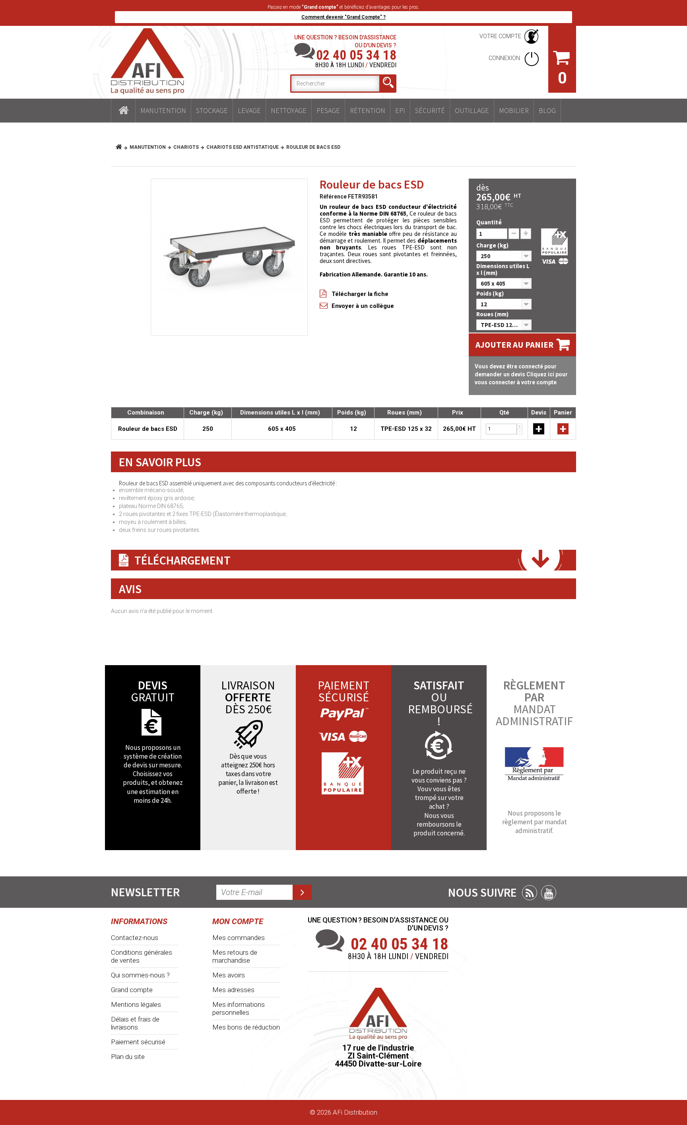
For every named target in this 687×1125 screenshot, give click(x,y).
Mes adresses (233, 990)
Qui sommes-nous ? (140, 975)
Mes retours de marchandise (234, 956)
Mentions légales (136, 1004)
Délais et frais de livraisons (135, 1023)
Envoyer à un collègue (363, 305)
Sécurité (430, 110)
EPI (400, 110)
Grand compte (132, 990)
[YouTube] (548, 892)
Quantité (489, 222)
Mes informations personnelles (238, 1008)
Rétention (367, 110)
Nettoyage (289, 110)
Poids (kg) (490, 293)
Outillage (472, 110)
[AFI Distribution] (147, 61)
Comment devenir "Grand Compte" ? (343, 17)
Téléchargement (182, 560)
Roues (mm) (493, 314)
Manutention (163, 110)
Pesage (328, 110)
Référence (333, 196)
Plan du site (128, 1057)
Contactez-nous (134, 938)
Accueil (123, 111)
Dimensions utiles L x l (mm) (503, 269)
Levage (249, 110)
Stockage (212, 110)
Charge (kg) (493, 245)
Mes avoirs (228, 975)
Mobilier (514, 110)
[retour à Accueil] (121, 147)
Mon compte (237, 921)
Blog (547, 110)
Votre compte (500, 36)
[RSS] (529, 892)
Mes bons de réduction (246, 1027)
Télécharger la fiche (360, 294)
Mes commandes (238, 938)
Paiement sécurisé (138, 1042)
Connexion (505, 58)
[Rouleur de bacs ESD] (229, 257)
